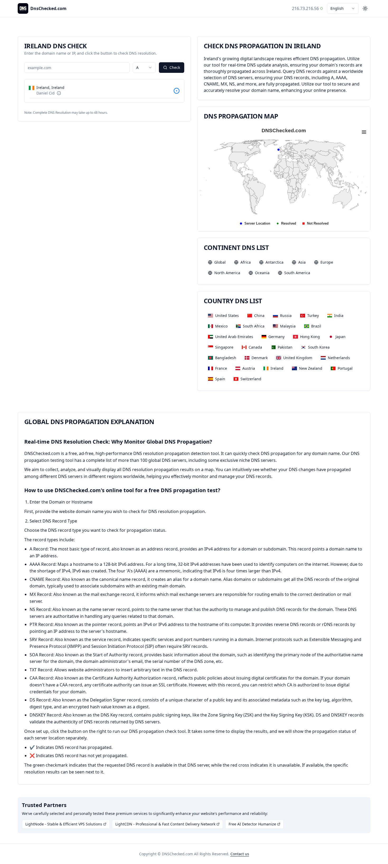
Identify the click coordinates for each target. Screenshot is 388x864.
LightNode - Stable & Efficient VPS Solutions (63, 824)
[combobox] (343, 8)
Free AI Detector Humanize (252, 824)
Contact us (239, 853)
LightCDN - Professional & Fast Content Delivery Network (165, 824)
